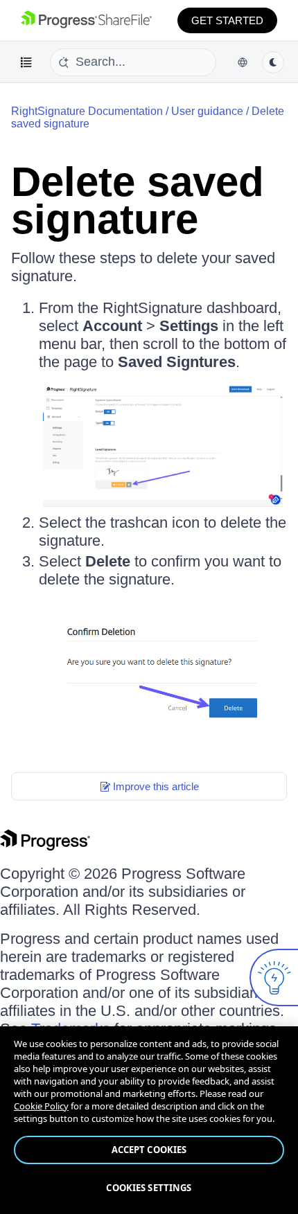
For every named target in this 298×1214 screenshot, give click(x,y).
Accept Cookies (149, 1149)
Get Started (227, 20)
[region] (149, 1120)
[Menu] (26, 62)
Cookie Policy (41, 1106)
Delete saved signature (137, 200)
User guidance (207, 111)
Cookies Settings (148, 1187)
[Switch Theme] (273, 62)
